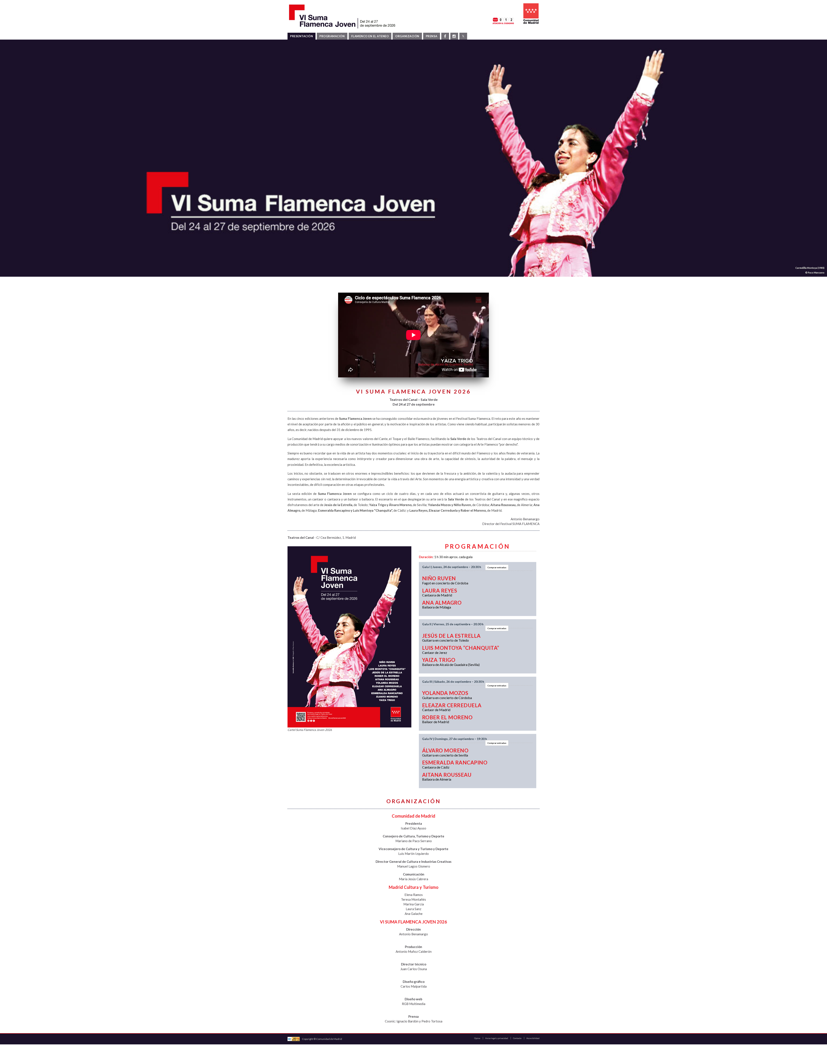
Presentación (301, 36)
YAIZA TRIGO (438, 660)
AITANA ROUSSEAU (446, 775)
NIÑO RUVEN (439, 578)
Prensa (431, 36)
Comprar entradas (496, 567)
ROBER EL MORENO (447, 717)
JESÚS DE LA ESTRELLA (451, 636)
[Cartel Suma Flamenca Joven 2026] (349, 636)
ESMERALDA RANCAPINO (454, 762)
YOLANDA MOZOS (445, 693)
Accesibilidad (532, 1038)
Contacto (517, 1038)
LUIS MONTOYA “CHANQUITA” (460, 648)
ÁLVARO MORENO (445, 750)
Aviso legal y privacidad (496, 1038)
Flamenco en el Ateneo (370, 36)
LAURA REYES (439, 590)
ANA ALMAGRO (442, 602)
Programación (332, 36)
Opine (477, 1038)
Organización (407, 36)
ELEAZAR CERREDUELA (452, 705)
